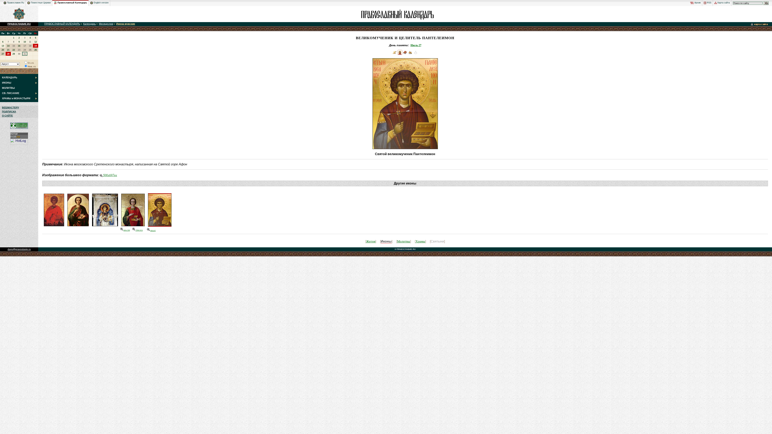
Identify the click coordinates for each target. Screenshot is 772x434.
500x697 (153, 231)
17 (25, 46)
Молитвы (403, 241)
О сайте (7, 115)
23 (19, 50)
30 (19, 54)
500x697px (110, 175)
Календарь (89, 24)
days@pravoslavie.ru (19, 249)
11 (30, 42)
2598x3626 (139, 230)
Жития (370, 241)
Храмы (420, 241)
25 (30, 50)
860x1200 (126, 230)
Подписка (9, 111)
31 (25, 54)
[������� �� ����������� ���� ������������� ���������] (55, 2)
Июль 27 (416, 45)
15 (13, 46)
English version (101, 2)
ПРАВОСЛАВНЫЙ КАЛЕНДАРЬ (62, 24)
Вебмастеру (10, 107)
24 (25, 50)
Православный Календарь (72, 2)
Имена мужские (125, 24)
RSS (708, 2)
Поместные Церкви (40, 2)
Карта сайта (723, 2)
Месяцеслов (106, 24)
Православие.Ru (15, 2)
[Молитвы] (405, 54)
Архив (697, 2)
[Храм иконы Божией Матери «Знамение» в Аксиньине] (410, 54)
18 (30, 46)
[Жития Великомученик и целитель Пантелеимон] (394, 54)
